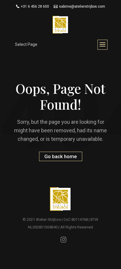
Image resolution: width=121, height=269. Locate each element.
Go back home (60, 156)
